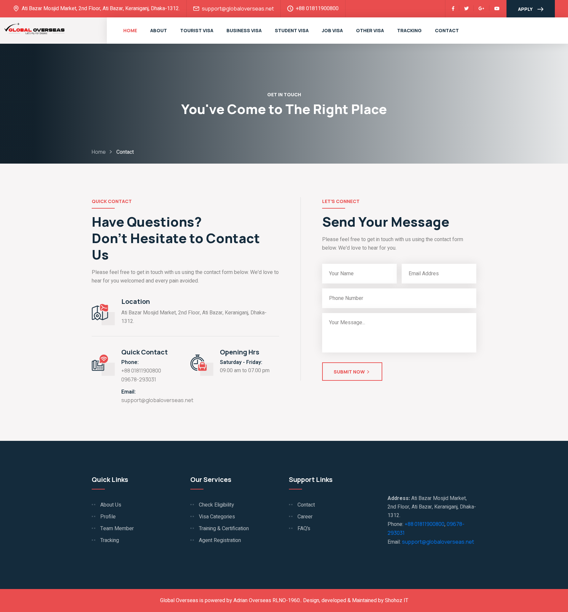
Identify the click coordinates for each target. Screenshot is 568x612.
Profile (108, 517)
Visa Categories (217, 517)
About (158, 30)
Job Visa (332, 30)
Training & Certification (224, 529)
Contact (447, 30)
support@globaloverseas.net (238, 8)
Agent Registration (220, 540)
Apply (525, 9)
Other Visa (370, 30)
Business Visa (244, 30)
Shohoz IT (396, 600)
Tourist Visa (196, 30)
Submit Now (349, 372)
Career (305, 517)
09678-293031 (138, 379)
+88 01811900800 (141, 370)
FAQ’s (303, 529)
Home (130, 30)
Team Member (117, 529)
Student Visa (292, 30)
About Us (110, 505)
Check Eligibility (216, 505)
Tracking (409, 30)
